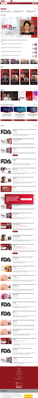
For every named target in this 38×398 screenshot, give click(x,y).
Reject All (28, 395)
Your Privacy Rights (28, 393)
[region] (19, 395)
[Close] (37, 395)
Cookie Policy (8, 397)
